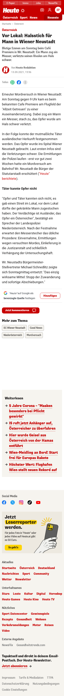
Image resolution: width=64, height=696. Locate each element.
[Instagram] (21, 502)
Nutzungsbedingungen (46, 684)
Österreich (10, 17)
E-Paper (11, 3)
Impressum (8, 678)
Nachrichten (10, 574)
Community (41, 574)
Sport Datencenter (14, 614)
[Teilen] (25, 82)
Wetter (7, 579)
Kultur (28, 594)
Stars (5, 594)
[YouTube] (38, 502)
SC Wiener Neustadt (14, 328)
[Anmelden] (49, 10)
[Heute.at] (11, 10)
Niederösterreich (13, 335)
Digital (41, 594)
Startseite (6, 24)
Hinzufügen (50, 296)
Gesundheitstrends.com (31, 645)
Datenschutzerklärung (15, 684)
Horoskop (55, 594)
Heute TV (48, 599)
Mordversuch (34, 335)
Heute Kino (31, 599)
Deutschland (46, 568)
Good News (36, 328)
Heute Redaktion (26, 67)
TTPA (50, 678)
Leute (17, 594)
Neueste (53, 17)
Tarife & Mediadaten (31, 678)
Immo (25, 3)
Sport (24, 17)
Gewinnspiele (40, 614)
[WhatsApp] (12, 82)
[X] (12, 502)
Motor (37, 625)
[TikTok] (30, 502)
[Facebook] (19, 82)
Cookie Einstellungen (14, 690)
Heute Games (11, 599)
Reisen (49, 625)
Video (6, 631)
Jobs (38, 3)
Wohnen (40, 619)
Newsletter (23, 579)
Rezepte (7, 619)
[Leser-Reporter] (42, 10)
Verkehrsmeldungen (15, 625)
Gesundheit (24, 619)
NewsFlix (52, 3)
